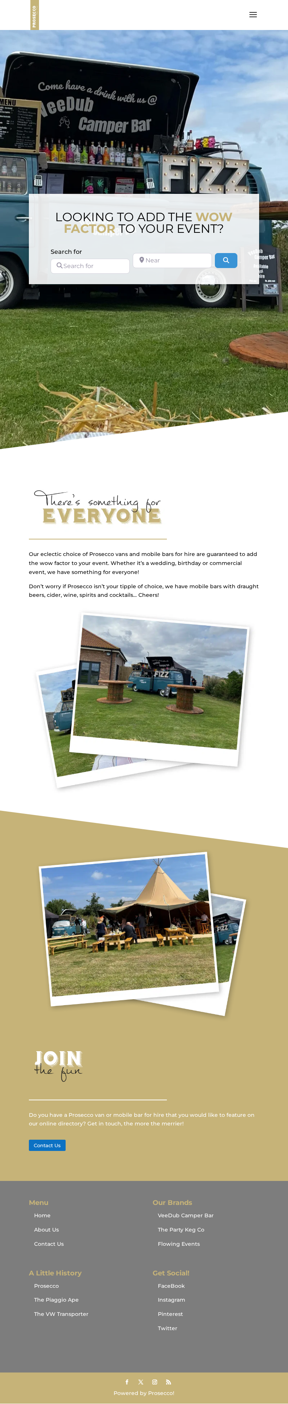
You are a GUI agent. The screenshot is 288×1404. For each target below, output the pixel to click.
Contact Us (47, 1145)
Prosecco (46, 1286)
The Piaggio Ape (56, 1299)
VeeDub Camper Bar (186, 1215)
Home (42, 1215)
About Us (46, 1229)
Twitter (167, 1328)
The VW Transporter (61, 1314)
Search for (66, 251)
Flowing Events (179, 1244)
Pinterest (170, 1314)
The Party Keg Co (181, 1229)
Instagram (171, 1299)
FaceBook (171, 1286)
